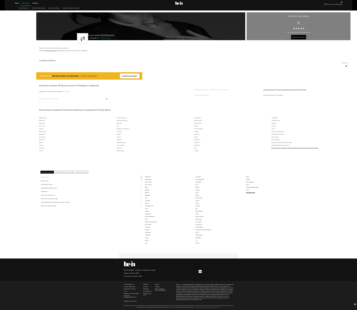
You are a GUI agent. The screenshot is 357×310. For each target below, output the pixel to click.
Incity (146, 237)
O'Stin (197, 200)
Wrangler (198, 237)
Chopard (41, 148)
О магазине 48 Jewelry (47, 60)
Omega (196, 131)
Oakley (196, 126)
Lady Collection (121, 142)
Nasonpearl (197, 118)
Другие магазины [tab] (82, 172)
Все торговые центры (38, 8)
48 (106, 98)
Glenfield (148, 232)
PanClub (196, 134)
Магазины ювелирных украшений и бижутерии (291, 89)
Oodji (197, 203)
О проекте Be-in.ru (129, 284)
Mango (198, 190)
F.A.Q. (125, 291)
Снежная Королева (252, 187)
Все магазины (23, 8)
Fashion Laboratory (151, 222)
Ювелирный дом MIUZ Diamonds (281, 142)
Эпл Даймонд (275, 139)
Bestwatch (42, 134)
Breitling (41, 139)
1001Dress (148, 176)
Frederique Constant (122, 128)
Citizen (41, 150)
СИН (247, 184)
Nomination (197, 123)
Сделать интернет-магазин (71, 8)
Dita (117, 126)
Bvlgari (41, 142)
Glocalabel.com (147, 291)
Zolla (247, 176)
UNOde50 (274, 118)
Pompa (198, 206)
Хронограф (274, 137)
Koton (147, 240)
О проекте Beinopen (129, 286)
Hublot (118, 137)
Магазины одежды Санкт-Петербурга (216, 289)
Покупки (145, 286)
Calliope (147, 200)
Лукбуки (145, 284)
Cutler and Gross (121, 118)
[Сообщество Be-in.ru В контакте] (200, 271)
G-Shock (119, 131)
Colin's (147, 203)
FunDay (147, 227)
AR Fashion (148, 179)
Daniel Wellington (122, 120)
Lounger (198, 176)
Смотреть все (250, 192)
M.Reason (198, 182)
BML (146, 187)
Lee (146, 243)
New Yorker (199, 198)
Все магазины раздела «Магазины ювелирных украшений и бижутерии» (294, 148)
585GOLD (42, 120)
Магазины (25, 3)
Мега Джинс (250, 182)
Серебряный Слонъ (277, 134)
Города (157, 284)
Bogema (147, 195)
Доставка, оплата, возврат (131, 293)
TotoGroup (199, 224)
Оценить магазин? (129, 76)
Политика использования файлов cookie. (207, 307)
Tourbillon (197, 145)
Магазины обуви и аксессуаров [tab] (65, 172)
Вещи (17, 3)
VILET (197, 232)
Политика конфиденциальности (130, 296)
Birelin (147, 192)
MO (197, 184)
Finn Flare (148, 224)
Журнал (35, 3)
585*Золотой (43, 118)
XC (196, 240)
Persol (196, 137)
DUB (146, 208)
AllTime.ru (42, 126)
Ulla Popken (199, 227)
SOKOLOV (197, 139)
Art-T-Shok (148, 184)
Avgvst (41, 128)
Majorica (119, 148)
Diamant (119, 123)
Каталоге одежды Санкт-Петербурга (187, 288)
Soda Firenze (199, 216)
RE (196, 208)
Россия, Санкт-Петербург (334, 4)
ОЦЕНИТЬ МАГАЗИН (298, 37)
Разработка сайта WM (130, 301)
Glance (147, 229)
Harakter (147, 235)
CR (146, 198)
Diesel (147, 211)
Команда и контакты (129, 289)
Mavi (197, 192)
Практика (146, 289)
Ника (273, 128)
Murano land (120, 150)
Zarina (197, 243)
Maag (197, 187)
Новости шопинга (54, 8)
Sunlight (196, 142)
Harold (118, 134)
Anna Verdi (148, 182)
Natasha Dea (198, 120)
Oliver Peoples (198, 128)
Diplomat (148, 214)
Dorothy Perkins (150, 216)
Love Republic (200, 179)
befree (248, 179)
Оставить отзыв (106, 38)
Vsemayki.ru (199, 235)
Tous (195, 148)
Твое (247, 190)
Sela (197, 214)
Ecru (146, 219)
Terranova (198, 219)
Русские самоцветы (277, 131)
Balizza (147, 190)
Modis (197, 195)
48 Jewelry (66, 91)
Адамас (273, 123)
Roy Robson (199, 211)
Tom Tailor (199, 222)
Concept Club (149, 206)
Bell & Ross (42, 131)
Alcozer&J (42, 123)
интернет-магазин (51, 50)
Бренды (157, 286)
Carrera (41, 145)
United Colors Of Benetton (203, 229)
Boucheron (42, 137)
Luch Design (120, 145)
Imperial (119, 139)
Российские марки (269, 89)
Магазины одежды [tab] (47, 172)
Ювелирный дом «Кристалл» (280, 145)
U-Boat (196, 150)
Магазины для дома (147, 294)
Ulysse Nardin (275, 120)
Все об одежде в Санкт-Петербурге (160, 289)
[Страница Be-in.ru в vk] (341, 2)
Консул (273, 126)
